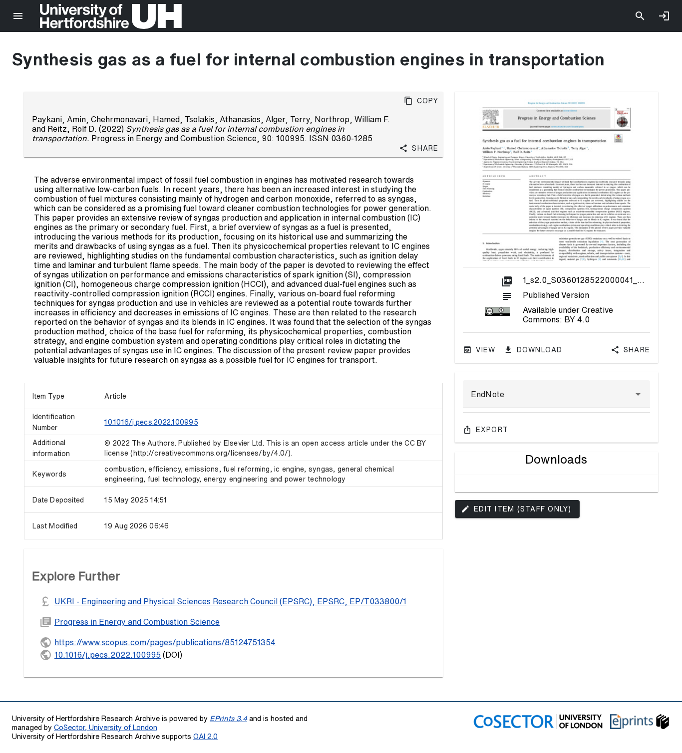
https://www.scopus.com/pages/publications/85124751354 (165, 642)
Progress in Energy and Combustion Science (137, 622)
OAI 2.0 (205, 736)
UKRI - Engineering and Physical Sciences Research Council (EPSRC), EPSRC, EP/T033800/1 (230, 601)
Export (492, 429)
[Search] (640, 16)
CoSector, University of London (105, 727)
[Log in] (664, 16)
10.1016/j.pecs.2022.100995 (151, 422)
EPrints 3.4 (228, 718)
